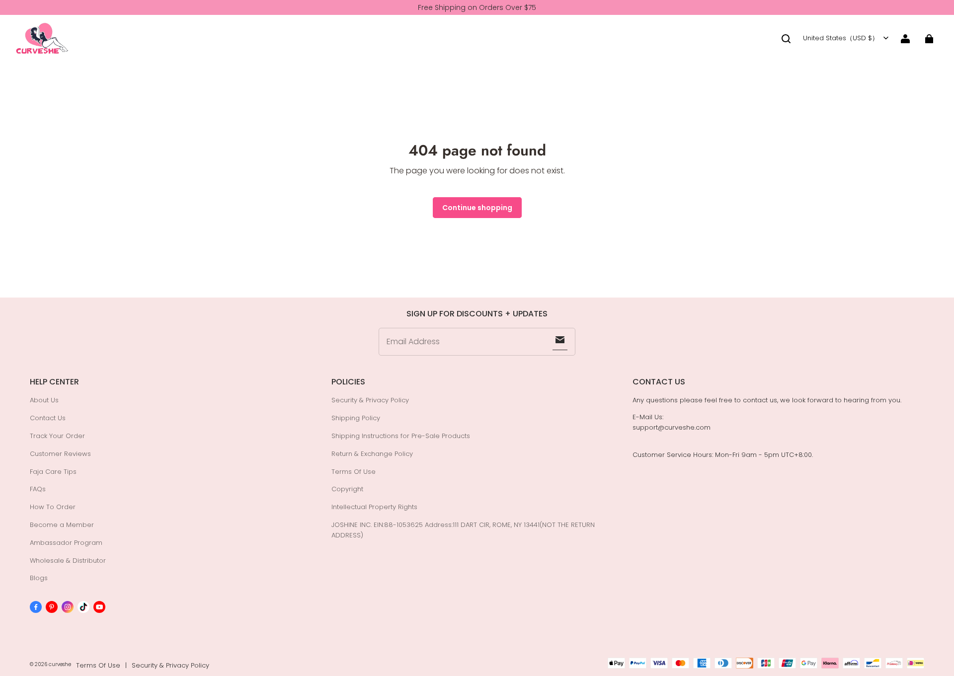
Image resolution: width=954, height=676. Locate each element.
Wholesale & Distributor (68, 560)
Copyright (347, 489)
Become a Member (62, 524)
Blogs (39, 578)
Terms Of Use (353, 471)
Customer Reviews (60, 453)
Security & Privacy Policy (370, 400)
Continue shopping (477, 208)
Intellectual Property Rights (374, 507)
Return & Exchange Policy (372, 453)
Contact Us (48, 418)
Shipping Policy (355, 418)
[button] (786, 39)
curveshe (60, 664)
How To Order (53, 507)
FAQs (38, 489)
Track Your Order (57, 436)
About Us (44, 400)
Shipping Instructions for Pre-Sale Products (400, 436)
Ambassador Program (66, 542)
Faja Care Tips (53, 471)
